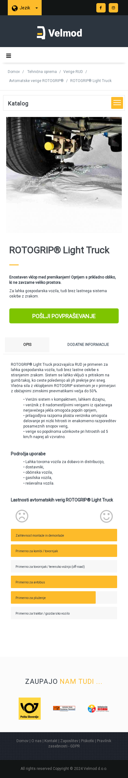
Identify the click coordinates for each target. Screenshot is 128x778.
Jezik (25, 7)
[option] (24, 709)
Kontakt (50, 741)
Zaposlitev (69, 741)
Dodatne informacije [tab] (88, 344)
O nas (36, 741)
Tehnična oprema (42, 72)
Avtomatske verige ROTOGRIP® (36, 81)
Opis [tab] (27, 344)
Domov (14, 72)
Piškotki (87, 741)
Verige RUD (73, 72)
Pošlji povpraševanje (64, 316)
